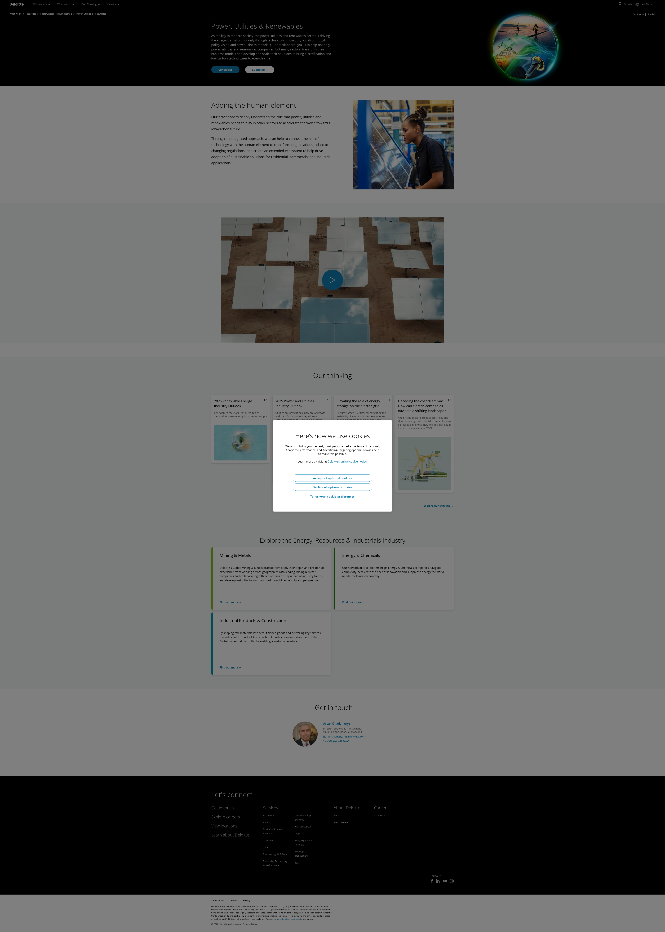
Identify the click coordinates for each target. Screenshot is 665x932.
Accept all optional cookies (332, 478)
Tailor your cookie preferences (332, 496)
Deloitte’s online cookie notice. (347, 461)
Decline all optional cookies (332, 487)
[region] (332, 466)
